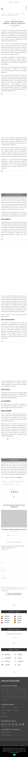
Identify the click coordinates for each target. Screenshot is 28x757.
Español (19, 618)
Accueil (2, 14)
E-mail (3, 570)
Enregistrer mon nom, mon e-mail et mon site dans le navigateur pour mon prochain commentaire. (14, 589)
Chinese (19, 620)
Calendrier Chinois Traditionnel (16, 481)
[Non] (26, 751)
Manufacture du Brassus (7, 484)
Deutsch (6, 618)
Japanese (7, 620)
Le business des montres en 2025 (14, 633)
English (19, 616)
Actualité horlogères (6, 710)
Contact (16, 707)
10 (20, 535)
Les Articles (4, 713)
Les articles (10, 14)
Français (7, 616)
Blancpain (8, 30)
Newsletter (16, 710)
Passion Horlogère (16, 25)
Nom (2, 562)
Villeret (17, 484)
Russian (6, 622)
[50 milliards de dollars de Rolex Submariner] (14, 518)
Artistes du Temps (5, 732)
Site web (3, 578)
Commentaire (5, 549)
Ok (14, 754)
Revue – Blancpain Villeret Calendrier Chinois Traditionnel (12, 14)
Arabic (19, 622)
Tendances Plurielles (6, 735)
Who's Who (4, 716)
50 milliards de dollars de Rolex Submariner (14, 529)
